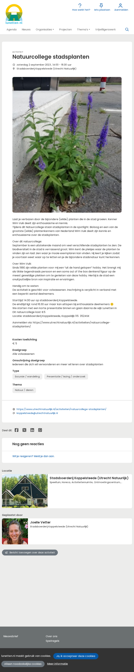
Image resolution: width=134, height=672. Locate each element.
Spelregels (52, 641)
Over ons (51, 636)
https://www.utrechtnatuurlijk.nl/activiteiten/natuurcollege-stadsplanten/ (61, 409)
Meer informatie (57, 664)
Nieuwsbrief (10, 636)
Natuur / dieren (24, 390)
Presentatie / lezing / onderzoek (66, 376)
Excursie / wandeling (27, 376)
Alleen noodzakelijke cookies (23, 664)
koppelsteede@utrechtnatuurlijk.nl (37, 413)
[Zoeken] (127, 29)
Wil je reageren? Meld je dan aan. (33, 456)
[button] (11, 29)
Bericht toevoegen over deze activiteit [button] (32, 552)
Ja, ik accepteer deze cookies (75, 656)
